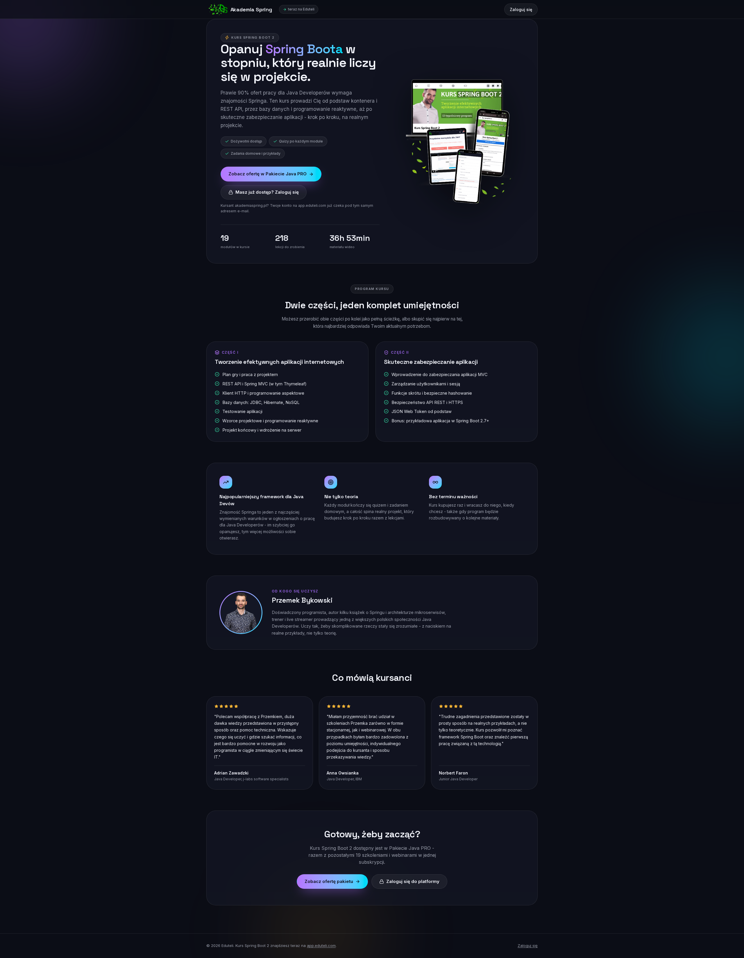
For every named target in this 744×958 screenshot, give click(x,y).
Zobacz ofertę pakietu (329, 881)
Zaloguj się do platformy (412, 881)
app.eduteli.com (321, 945)
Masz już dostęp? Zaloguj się (267, 192)
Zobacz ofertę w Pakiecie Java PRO (267, 174)
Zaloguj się (521, 9)
